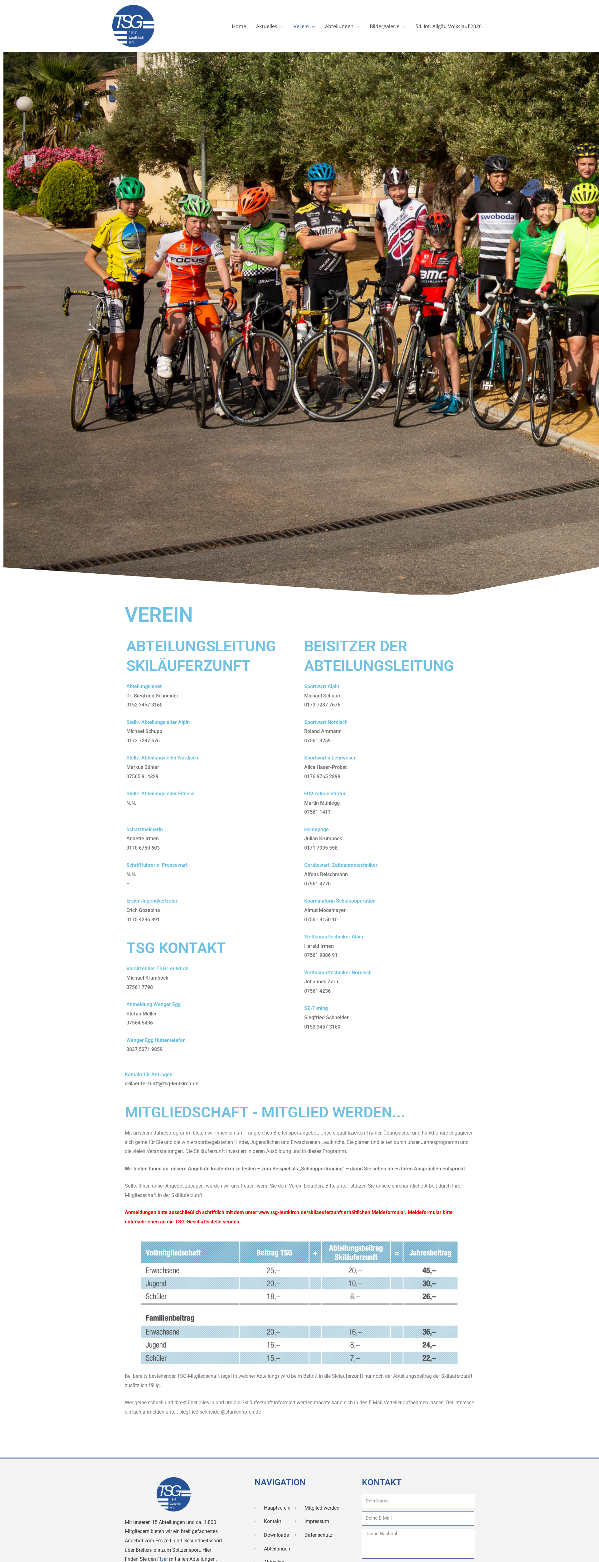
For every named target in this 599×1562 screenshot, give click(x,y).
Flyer (163, 1559)
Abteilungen (339, 26)
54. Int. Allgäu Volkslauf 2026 (449, 26)
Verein (301, 26)
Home (239, 26)
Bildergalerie (384, 26)
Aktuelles (266, 26)
